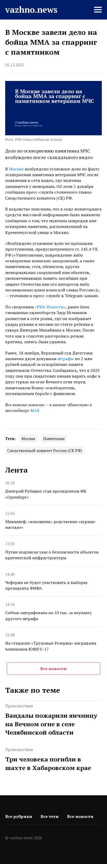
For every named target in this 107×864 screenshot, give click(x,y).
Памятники (54, 438)
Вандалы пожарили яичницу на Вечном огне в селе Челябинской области (51, 723)
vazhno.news (31, 9)
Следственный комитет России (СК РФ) (44, 450)
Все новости (53, 668)
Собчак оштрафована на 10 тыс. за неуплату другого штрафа (48, 615)
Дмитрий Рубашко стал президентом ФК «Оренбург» (45, 494)
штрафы (65, 358)
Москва (28, 438)
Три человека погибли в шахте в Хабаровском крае (48, 763)
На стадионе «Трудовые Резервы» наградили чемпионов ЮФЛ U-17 (50, 646)
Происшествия (19, 705)
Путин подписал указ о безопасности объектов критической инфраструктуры (51, 555)
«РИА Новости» (50, 307)
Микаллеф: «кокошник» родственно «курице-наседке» (51, 524)
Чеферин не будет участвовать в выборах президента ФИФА (46, 585)
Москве (16, 169)
